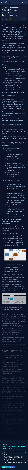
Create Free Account (8, 467)
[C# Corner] (6, 2)
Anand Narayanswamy (9, 15)
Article (23, 19)
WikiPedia (22, 34)
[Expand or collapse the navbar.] (2, 2)
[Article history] (16, 15)
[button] (25, 2)
